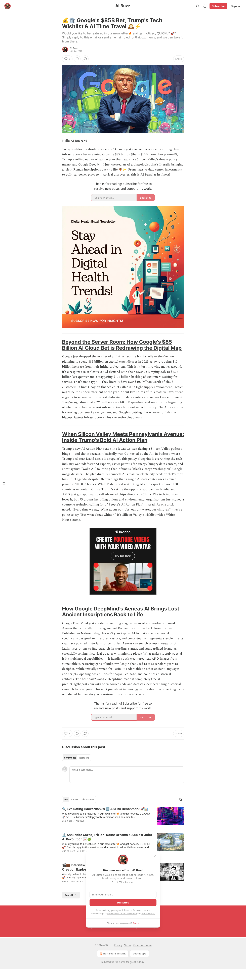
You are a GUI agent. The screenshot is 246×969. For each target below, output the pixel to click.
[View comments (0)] (77, 58)
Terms (127, 945)
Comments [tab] (70, 757)
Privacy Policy (148, 913)
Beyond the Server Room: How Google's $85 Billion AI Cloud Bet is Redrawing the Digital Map (122, 345)
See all (69, 895)
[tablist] (76, 757)
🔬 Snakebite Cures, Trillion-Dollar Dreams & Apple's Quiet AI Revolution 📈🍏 (107, 837)
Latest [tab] (74, 799)
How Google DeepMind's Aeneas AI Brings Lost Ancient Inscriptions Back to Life (120, 611)
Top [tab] (66, 799)
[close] (155, 855)
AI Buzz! (74, 48)
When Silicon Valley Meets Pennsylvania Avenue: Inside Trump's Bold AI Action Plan (123, 437)
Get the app (139, 953)
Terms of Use (139, 910)
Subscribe (218, 6)
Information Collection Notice (122, 913)
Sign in (235, 6)
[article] (123, 817)
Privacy (118, 945)
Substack (106, 961)
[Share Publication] (204, 6)
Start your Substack (114, 953)
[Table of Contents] (3, 484)
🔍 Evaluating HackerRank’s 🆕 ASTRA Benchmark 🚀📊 (105, 809)
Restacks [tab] (84, 757)
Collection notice (142, 945)
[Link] (57, 345)
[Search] (197, 6)
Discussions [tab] (87, 799)
